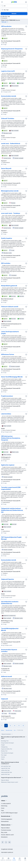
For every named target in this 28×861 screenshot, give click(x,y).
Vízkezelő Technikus (7, 118)
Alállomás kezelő (6, 676)
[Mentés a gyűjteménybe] (26, 26)
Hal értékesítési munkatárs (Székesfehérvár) (9, 602)
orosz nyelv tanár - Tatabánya (10, 213)
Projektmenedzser (7, 396)
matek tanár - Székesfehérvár (10, 143)
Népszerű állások (5, 780)
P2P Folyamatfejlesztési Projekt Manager (11, 538)
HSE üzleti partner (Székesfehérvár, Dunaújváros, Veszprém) (10, 438)
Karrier (2, 808)
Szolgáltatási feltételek (7, 849)
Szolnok (3, 757)
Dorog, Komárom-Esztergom (7, 742)
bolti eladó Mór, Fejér (6, 766)
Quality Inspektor (6, 238)
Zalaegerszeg (4, 747)
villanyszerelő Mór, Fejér (6, 772)
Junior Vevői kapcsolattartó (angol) (10, 332)
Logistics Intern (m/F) (8, 71)
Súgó (2, 810)
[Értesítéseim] (26, 2)
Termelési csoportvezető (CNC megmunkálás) (11, 488)
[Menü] (2, 2)
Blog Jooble (4, 832)
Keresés (14, 13)
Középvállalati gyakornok (9, 285)
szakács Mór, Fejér (5, 770)
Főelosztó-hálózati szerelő (9, 306)
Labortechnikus (6, 414)
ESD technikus (5, 263)
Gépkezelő (4, 699)
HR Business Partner (7, 354)
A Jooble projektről (6, 803)
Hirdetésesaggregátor (6, 819)
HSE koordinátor (6, 26)
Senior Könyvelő (6, 168)
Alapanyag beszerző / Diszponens (12, 48)
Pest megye (4, 755)
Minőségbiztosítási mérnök (9, 191)
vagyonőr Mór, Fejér (5, 768)
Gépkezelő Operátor (7, 579)
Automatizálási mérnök (8, 96)
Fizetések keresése (6, 830)
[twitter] (6, 842)
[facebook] (2, 842)
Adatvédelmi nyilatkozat (7, 852)
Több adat (3, 22)
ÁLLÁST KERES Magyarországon (9, 812)
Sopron (2, 759)
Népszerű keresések (6, 734)
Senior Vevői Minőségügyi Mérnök (12, 377)
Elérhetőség (4, 806)
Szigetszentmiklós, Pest (6, 749)
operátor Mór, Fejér (5, 774)
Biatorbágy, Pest (5, 740)
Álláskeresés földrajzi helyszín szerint (9, 782)
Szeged (3, 744)
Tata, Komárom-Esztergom (7, 753)
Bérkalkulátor (4, 837)
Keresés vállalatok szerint (7, 834)
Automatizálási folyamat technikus (9, 650)
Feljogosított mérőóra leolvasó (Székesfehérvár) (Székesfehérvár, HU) (12, 510)
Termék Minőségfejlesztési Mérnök (9, 629)
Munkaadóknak (5, 821)
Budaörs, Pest (4, 751)
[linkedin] (9, 842)
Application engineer (7, 465)
